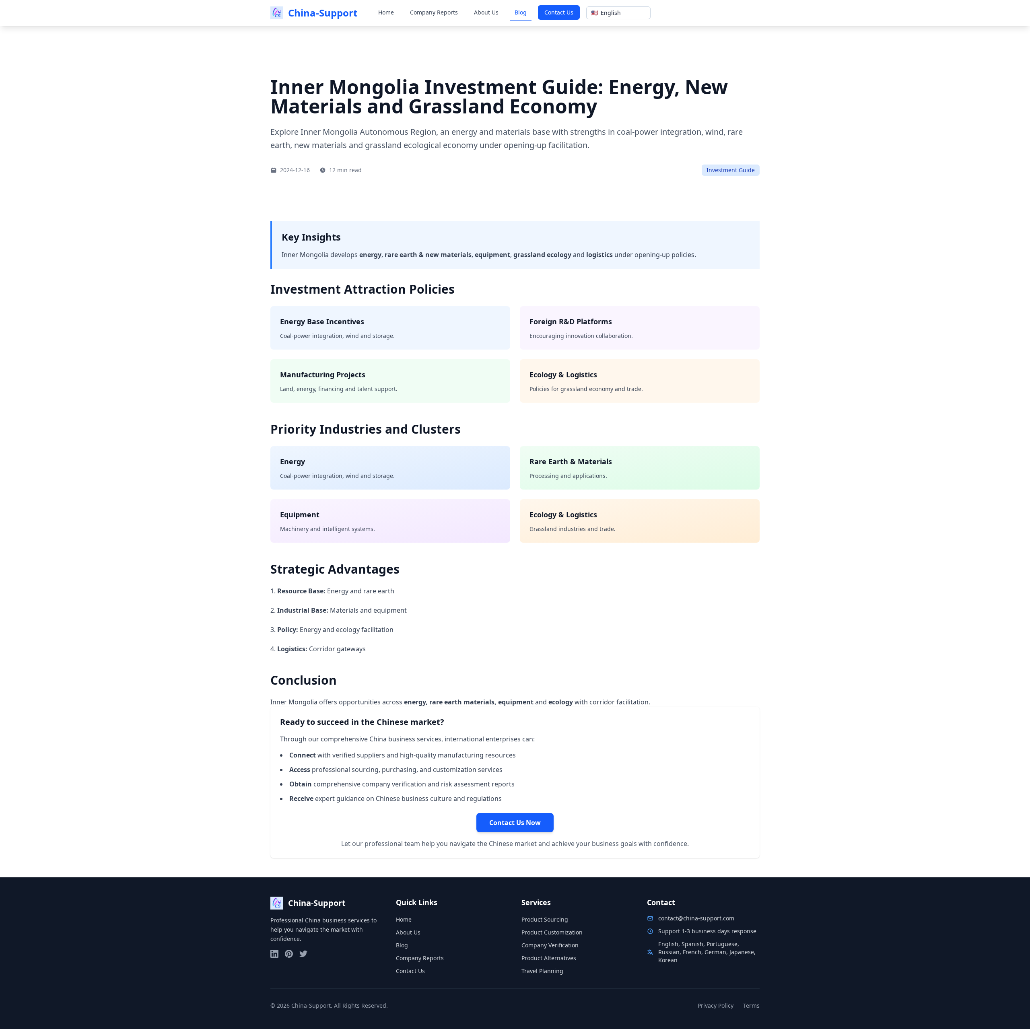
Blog (521, 12)
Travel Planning (542, 971)
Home (386, 12)
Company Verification (550, 945)
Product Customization (552, 932)
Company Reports (434, 12)
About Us (486, 12)
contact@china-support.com (696, 918)
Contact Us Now (515, 822)
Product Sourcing (544, 919)
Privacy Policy (715, 1005)
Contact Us (558, 12)
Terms (751, 1005)
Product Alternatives (548, 958)
